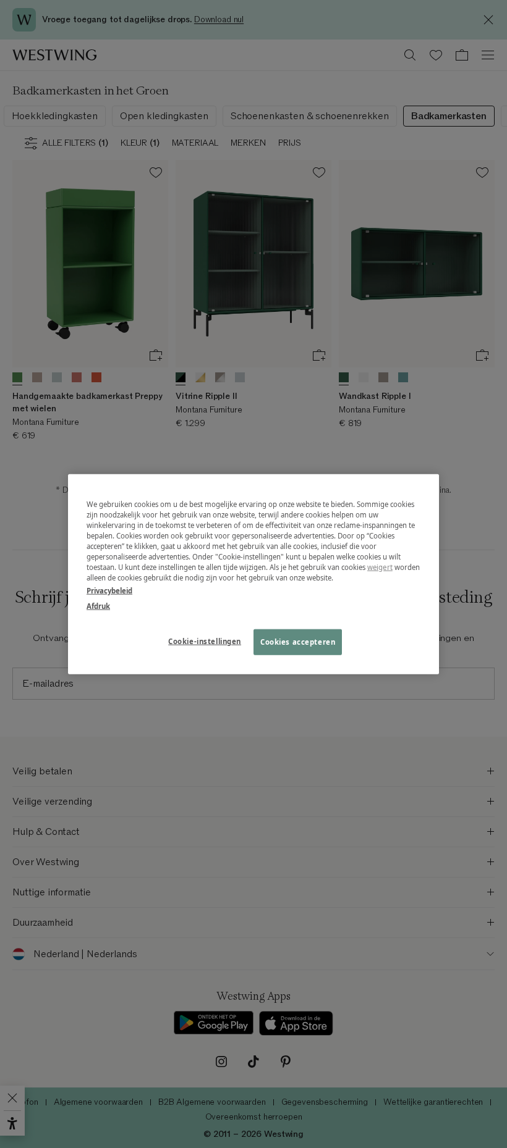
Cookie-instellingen (204, 641)
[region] (253, 574)
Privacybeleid (109, 590)
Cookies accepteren (297, 642)
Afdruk (98, 606)
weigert (380, 567)
